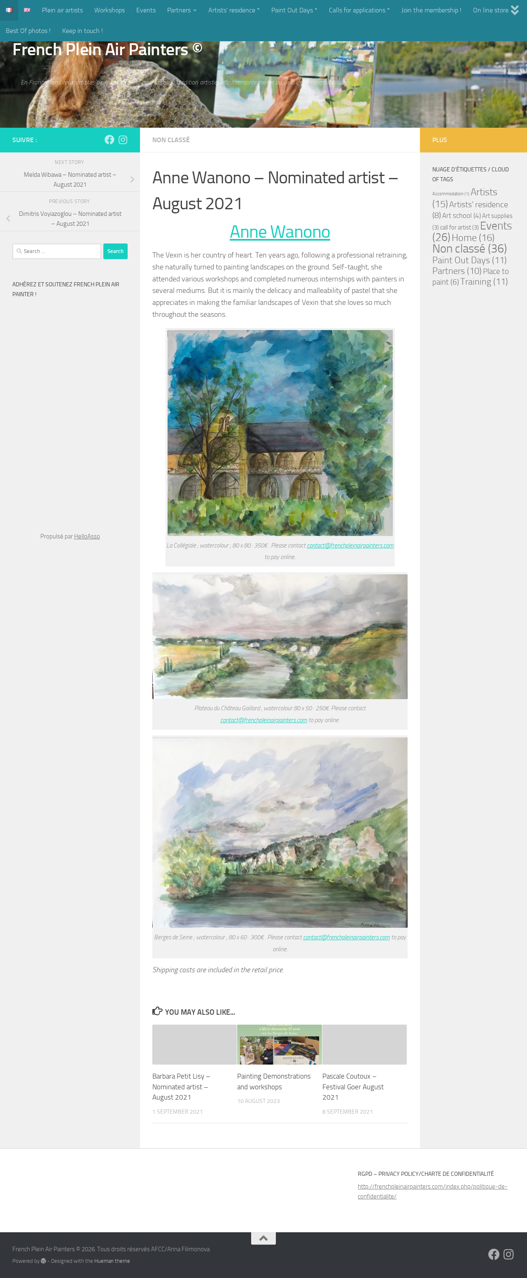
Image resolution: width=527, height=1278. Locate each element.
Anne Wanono (280, 231)
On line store (490, 10)
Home (473, 237)
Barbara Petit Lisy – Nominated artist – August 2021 (181, 1086)
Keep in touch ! (82, 31)
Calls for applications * (359, 10)
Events (146, 10)
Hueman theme (112, 1261)
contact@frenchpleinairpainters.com (350, 545)
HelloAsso (87, 536)
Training (484, 281)
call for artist (459, 227)
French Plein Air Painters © (107, 49)
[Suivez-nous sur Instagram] (123, 140)
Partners (179, 10)
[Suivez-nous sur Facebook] (109, 140)
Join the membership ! (431, 10)
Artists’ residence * (234, 10)
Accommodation (450, 194)
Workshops (109, 10)
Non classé (171, 140)
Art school (461, 216)
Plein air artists (62, 10)
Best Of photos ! (28, 31)
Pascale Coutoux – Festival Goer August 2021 (353, 1086)
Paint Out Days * (294, 10)
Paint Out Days (469, 260)
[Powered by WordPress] (43, 1261)
